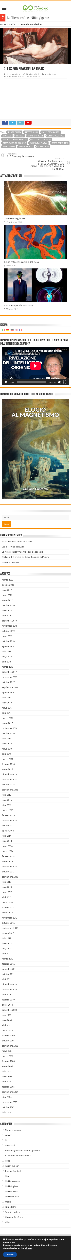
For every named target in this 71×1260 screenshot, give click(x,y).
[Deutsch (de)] (12, 330)
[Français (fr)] (20, 330)
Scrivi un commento (15, 76)
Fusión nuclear (12, 1166)
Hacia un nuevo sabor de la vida (17, 541)
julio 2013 (6, 882)
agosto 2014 (8, 830)
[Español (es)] (7, 330)
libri (7, 1176)
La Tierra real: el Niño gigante (28, 18)
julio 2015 (6, 795)
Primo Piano (11, 1207)
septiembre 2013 (10, 877)
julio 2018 (6, 651)
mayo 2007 (7, 1051)
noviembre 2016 (9, 728)
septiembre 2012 (10, 928)
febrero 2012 (8, 964)
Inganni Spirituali (13, 1171)
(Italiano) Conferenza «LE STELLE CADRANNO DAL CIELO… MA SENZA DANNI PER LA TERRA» (47, 164)
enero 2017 (7, 723)
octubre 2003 (8, 1107)
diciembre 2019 (9, 621)
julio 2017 (6, 697)
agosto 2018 (8, 646)
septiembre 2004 (10, 1092)
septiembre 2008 (10, 1046)
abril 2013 (6, 897)
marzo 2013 (7, 902)
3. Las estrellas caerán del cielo (21, 262)
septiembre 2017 (10, 687)
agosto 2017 (8, 692)
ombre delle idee (56, 136)
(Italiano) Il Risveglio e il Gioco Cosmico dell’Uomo (26, 557)
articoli (8, 1135)
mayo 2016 (7, 749)
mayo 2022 (7, 595)
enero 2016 (7, 769)
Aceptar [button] (10, 1254)
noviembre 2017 (9, 677)
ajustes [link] (28, 1248)
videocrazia (43, 147)
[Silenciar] (59, 382)
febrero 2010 (8, 999)
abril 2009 (6, 1025)
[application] (35, 366)
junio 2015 (7, 800)
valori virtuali (26, 147)
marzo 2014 (7, 851)
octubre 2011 (8, 974)
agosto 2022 (8, 585)
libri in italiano (11, 1191)
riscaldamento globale (14, 143)
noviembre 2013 (9, 866)
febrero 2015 (8, 815)
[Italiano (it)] (3, 330)
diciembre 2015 (9, 774)
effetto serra (31, 132)
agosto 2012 (8, 933)
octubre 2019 (8, 631)
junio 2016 (7, 743)
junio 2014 (7, 841)
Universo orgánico (14, 218)
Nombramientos (13, 1130)
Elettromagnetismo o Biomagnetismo (22, 1150)
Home (3, 24)
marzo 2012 (7, 959)
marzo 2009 (7, 1030)
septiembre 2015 (10, 790)
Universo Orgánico (14, 1217)
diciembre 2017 (9, 672)
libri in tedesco (12, 1196)
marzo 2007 (7, 1056)
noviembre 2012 (9, 918)
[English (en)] (16, 330)
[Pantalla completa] (64, 382)
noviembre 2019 (9, 626)
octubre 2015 (8, 784)
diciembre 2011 (9, 969)
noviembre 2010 (9, 989)
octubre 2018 (8, 641)
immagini (7, 136)
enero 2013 (7, 912)
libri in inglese (11, 1186)
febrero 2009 (8, 1035)
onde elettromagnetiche (15, 139)
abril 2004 (6, 1097)
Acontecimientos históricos (18, 1155)
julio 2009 (6, 1015)
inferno (19, 136)
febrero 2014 (8, 856)
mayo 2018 (7, 656)
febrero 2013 (8, 907)
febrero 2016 (8, 764)
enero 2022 (7, 600)
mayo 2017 (7, 708)
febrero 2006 (8, 1061)
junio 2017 (7, 702)
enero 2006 (7, 1066)
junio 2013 (7, 887)
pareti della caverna (41, 139)
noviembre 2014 (9, 820)
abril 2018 (6, 661)
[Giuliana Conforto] (35, 8)
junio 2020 (7, 610)
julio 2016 (6, 738)
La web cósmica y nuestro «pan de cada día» (23, 552)
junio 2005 (7, 1076)
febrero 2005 (8, 1087)
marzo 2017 (7, 718)
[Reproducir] (6, 382)
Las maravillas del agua (13, 546)
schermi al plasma (38, 143)
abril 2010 (6, 994)
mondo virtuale (35, 136)
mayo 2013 (7, 892)
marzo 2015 (7, 810)
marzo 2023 (7, 580)
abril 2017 (6, 713)
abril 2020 (6, 615)
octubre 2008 (8, 1040)
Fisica (7, 1161)
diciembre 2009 (9, 1010)
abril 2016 (6, 754)
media (12, 24)
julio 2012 (6, 938)
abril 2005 (6, 1081)
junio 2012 (7, 943)
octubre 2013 (8, 871)
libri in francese (12, 1181)
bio (6, 1140)
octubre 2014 (8, 825)
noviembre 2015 (9, 779)
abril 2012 (6, 953)
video (54, 74)
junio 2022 (7, 590)
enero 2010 (7, 1005)
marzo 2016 (7, 759)
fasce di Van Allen (50, 132)
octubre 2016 (8, 733)
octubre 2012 (8, 923)
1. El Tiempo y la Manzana (20, 155)
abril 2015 (6, 805)
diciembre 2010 (9, 984)
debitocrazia (14, 132)
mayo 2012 (7, 948)
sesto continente (60, 143)
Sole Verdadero (12, 1212)
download (10, 1145)
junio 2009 (7, 1020)
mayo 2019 (7, 636)
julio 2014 (6, 836)
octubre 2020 (8, 605)
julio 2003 (6, 1112)
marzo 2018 (7, 667)
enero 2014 (7, 861)
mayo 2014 (7, 846)
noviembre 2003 (9, 1102)
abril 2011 (6, 979)
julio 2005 (6, 1071)
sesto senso (9, 147)
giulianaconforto (13, 74)
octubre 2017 (8, 682)
